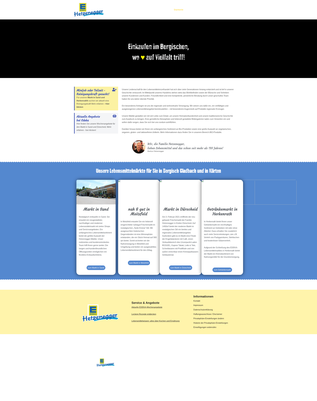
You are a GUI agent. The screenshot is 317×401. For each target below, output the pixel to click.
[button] (202, 9)
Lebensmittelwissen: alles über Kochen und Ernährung (156, 321)
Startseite (178, 10)
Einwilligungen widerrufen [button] (204, 327)
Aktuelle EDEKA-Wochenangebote (147, 307)
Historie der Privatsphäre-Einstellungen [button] (210, 323)
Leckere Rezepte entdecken (144, 314)
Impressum (198, 305)
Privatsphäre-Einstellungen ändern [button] (208, 318)
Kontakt (239, 10)
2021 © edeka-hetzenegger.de (87, 372)
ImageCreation (131, 372)
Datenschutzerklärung (203, 310)
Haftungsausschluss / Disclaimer (207, 314)
